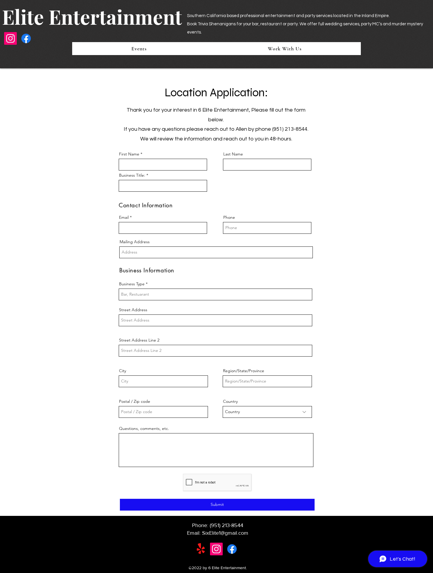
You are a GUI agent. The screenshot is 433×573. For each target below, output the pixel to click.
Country (230, 401)
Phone (229, 217)
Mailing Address (135, 242)
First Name (129, 154)
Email (124, 217)
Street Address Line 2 (139, 340)
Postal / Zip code (134, 401)
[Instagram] (10, 38)
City (122, 371)
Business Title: (132, 175)
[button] (284, 48)
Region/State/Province (243, 371)
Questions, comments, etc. (144, 428)
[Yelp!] (200, 549)
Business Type (132, 284)
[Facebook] (26, 38)
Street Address (133, 310)
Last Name (233, 154)
